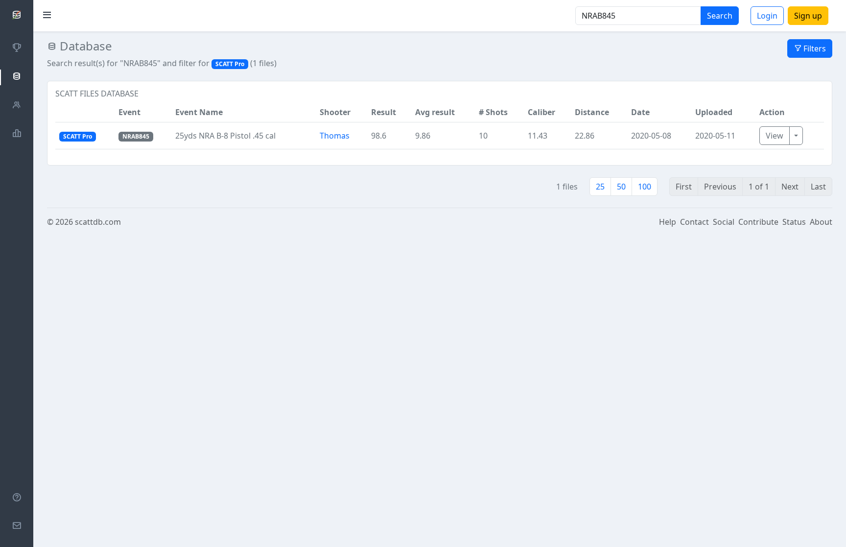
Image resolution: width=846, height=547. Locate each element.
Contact (694, 221)
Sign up (808, 15)
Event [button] (129, 112)
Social (723, 221)
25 (600, 186)
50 (621, 186)
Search (719, 15)
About (821, 221)
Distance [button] (592, 112)
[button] (85, 112)
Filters (813, 48)
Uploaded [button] (713, 112)
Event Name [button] (199, 112)
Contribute (758, 221)
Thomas (335, 135)
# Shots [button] (493, 112)
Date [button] (640, 112)
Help (667, 221)
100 (644, 186)
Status (794, 221)
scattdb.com (98, 221)
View (774, 135)
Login (767, 15)
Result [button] (383, 112)
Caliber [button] (541, 112)
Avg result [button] (435, 112)
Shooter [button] (335, 112)
